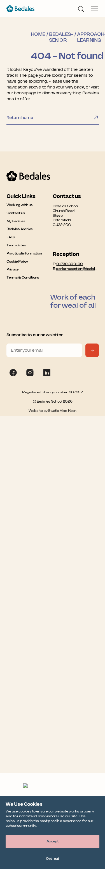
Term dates (16, 245)
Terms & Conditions (22, 277)
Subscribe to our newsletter (34, 334)
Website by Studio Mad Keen (52, 410)
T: (68, 264)
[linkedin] (46, 372)
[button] (52, 841)
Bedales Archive (19, 229)
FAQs (10, 237)
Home (38, 34)
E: (76, 269)
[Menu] (94, 8)
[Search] (80, 8)
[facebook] (13, 372)
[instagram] (29, 372)
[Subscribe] (92, 350)
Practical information (24, 253)
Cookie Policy (17, 261)
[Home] (20, 8)
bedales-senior (61, 37)
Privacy (12, 269)
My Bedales (15, 221)
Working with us (19, 205)
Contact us (15, 213)
